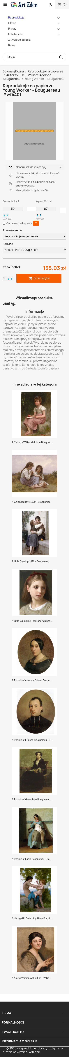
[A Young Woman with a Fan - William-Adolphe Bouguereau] (36, 949)
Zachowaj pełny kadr (19, 223)
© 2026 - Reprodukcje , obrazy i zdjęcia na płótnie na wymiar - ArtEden (33, 1050)
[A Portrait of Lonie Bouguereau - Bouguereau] (36, 830)
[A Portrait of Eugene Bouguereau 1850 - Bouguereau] (36, 711)
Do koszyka (39, 278)
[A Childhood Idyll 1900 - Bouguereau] (36, 473)
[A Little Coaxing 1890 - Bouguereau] (36, 533)
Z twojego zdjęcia (19, 39)
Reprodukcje (16, 17)
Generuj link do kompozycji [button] (27, 167)
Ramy (11, 45)
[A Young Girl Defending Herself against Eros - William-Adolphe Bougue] (36, 890)
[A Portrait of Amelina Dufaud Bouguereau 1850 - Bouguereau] (36, 652)
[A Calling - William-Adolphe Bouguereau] (36, 414)
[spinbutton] (13, 208)
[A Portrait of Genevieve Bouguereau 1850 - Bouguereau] (36, 771)
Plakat (12, 28)
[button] (4, 215)
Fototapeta (15, 34)
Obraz (12, 23)
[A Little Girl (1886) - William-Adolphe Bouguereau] (36, 592)
